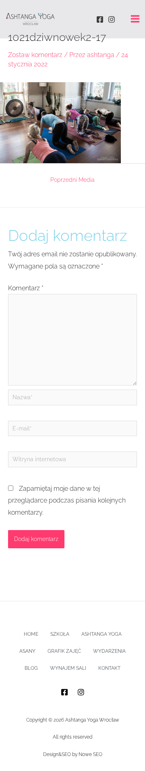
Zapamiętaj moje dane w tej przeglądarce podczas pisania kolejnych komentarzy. (67, 500)
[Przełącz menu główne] (135, 19)
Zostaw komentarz (35, 55)
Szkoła (59, 634)
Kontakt (109, 668)
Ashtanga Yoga (101, 634)
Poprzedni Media (72, 180)
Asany (27, 651)
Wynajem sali (68, 668)
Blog (31, 668)
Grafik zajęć (64, 651)
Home (31, 634)
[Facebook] (100, 19)
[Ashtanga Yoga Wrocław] (30, 19)
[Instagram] (111, 19)
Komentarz (26, 288)
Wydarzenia (109, 651)
